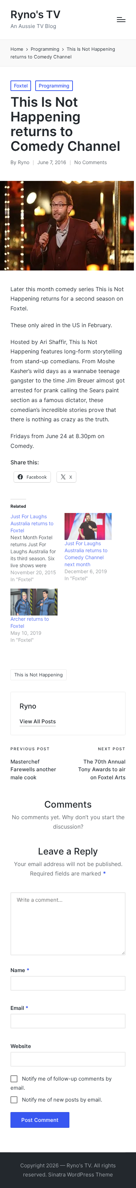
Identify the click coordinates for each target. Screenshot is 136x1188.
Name (19, 970)
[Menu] (121, 19)
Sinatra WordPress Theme (80, 1174)
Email (19, 1008)
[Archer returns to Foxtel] (34, 602)
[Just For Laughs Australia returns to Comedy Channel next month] (88, 526)
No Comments (90, 162)
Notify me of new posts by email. (62, 1099)
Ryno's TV (35, 14)
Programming (54, 86)
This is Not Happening (38, 674)
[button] (38, 721)
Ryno (28, 706)
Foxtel (21, 86)
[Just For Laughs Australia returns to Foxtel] (37, 548)
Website (20, 1046)
